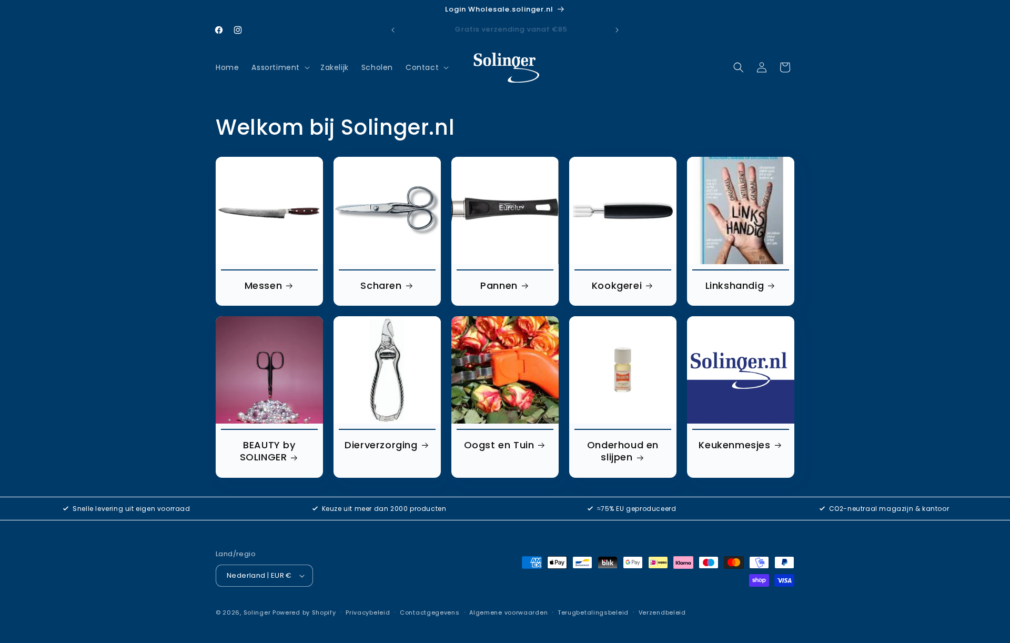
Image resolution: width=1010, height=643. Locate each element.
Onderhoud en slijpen (623, 451)
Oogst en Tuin (499, 445)
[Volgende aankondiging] (617, 30)
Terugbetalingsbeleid (593, 612)
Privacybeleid (368, 612)
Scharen (380, 285)
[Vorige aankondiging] (393, 30)
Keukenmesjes (734, 445)
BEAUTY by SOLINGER (268, 451)
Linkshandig (734, 285)
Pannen (499, 285)
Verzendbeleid (662, 612)
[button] (279, 67)
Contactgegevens (430, 612)
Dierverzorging (381, 445)
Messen (263, 285)
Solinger (257, 612)
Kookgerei (617, 285)
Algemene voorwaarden (508, 612)
